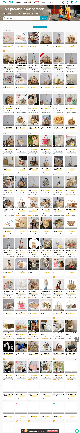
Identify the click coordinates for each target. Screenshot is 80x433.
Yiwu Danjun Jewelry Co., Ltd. (8, 236)
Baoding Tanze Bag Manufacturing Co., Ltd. (33, 277)
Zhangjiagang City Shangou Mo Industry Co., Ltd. (58, 153)
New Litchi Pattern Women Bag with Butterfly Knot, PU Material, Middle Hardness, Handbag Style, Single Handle (21, 415)
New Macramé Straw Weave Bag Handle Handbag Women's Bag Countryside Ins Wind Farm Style (59, 209)
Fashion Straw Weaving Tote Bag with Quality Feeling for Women (33, 106)
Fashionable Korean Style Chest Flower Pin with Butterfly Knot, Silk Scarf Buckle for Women (9, 230)
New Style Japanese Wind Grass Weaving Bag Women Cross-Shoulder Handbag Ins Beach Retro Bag (9, 394)
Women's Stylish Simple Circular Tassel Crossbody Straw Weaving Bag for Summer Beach (33, 209)
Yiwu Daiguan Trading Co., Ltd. (8, 379)
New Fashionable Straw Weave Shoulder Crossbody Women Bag (9, 127)
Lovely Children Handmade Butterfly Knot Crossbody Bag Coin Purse (9, 86)
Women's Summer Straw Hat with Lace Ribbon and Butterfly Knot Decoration (59, 373)
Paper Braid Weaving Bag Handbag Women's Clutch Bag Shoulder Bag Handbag (9, 332)
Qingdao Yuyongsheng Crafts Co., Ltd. (58, 318)
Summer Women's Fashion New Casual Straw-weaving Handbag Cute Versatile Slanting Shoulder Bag (46, 271)
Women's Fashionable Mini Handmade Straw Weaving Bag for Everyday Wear (46, 312)
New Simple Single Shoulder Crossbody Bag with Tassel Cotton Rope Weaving (21, 373)
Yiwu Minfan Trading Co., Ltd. (21, 297)
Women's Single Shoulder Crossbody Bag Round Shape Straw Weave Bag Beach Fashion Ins (9, 106)
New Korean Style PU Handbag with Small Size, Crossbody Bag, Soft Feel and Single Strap (21, 353)
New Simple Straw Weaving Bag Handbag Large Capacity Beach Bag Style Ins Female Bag (46, 188)
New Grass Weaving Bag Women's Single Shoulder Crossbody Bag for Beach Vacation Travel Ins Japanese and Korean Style (71, 415)
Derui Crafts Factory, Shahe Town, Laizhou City (71, 297)
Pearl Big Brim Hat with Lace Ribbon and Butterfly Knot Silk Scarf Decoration (33, 230)
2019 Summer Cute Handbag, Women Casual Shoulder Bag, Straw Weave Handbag (46, 127)
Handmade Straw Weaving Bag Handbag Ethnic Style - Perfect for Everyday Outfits (21, 230)
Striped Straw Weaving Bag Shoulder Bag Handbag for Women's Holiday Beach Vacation (33, 127)
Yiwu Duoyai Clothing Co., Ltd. (21, 71)
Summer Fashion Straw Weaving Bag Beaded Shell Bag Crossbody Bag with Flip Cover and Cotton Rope (9, 312)
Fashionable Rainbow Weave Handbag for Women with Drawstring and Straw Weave (71, 250)
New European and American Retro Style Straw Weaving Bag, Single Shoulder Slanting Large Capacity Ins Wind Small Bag (46, 394)
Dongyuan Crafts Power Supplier (8, 51)
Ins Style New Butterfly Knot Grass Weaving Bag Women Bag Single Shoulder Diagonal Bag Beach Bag (33, 188)
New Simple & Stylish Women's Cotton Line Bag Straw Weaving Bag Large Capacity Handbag (9, 147)
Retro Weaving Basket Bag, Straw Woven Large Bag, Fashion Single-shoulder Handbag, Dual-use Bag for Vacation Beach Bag (21, 312)
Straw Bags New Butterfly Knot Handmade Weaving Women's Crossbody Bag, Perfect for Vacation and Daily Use (21, 45)
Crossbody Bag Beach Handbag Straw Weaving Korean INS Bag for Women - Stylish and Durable (59, 65)
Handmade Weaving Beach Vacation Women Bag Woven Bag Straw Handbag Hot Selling (71, 147)
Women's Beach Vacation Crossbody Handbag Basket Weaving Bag (46, 147)
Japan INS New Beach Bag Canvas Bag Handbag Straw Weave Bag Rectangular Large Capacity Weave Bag (9, 168)
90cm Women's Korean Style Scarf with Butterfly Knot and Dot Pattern (21, 291)
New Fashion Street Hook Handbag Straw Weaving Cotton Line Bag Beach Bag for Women (59, 250)
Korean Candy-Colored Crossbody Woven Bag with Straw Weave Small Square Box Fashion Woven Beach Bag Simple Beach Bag (59, 415)
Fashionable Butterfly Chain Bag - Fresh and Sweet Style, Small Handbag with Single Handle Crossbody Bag (71, 353)
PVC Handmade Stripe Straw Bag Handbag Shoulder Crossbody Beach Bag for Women (71, 106)
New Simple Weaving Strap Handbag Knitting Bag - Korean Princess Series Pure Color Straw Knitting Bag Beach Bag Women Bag (59, 312)
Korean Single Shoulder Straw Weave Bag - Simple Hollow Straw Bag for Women (71, 373)
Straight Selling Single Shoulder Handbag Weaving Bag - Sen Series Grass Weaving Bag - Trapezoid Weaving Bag (46, 353)
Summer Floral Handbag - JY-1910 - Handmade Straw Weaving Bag (59, 168)
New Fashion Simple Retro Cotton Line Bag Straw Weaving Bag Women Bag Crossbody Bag (71, 65)
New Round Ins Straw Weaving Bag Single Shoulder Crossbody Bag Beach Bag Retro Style (71, 168)
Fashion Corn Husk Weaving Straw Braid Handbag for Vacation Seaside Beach (71, 394)
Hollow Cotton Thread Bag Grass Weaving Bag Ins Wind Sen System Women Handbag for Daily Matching (33, 394)
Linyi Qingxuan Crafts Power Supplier (71, 194)
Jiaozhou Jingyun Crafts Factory (21, 51)
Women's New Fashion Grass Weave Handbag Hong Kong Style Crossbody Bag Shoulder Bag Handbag (21, 127)
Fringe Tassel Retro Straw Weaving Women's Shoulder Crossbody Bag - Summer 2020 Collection (21, 250)
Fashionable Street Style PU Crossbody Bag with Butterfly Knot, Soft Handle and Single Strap (71, 332)
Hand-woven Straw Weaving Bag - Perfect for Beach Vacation (9, 415)
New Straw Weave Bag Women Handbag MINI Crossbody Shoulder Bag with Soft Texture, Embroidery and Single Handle (21, 86)
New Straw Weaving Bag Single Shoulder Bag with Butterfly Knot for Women (71, 45)
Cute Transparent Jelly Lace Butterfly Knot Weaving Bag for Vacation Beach (9, 291)
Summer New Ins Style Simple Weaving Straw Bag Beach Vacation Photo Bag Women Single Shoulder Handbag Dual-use (33, 353)
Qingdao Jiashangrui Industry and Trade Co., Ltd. (21, 215)
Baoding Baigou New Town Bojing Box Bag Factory (33, 51)
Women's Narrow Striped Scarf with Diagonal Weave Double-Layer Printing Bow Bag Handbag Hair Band (33, 332)
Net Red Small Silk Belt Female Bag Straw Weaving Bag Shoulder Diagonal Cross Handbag (59, 45)
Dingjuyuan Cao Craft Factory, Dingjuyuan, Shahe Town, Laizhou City (71, 51)
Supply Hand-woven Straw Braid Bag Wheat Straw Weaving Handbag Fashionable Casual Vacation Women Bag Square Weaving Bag (59, 127)
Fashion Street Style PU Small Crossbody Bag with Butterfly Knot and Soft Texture (33, 271)
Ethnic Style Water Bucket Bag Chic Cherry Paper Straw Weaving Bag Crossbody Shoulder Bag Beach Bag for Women (71, 271)
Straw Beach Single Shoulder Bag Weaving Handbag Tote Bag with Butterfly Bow (46, 45)
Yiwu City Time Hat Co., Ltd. (58, 379)
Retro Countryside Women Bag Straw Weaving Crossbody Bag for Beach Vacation (46, 168)
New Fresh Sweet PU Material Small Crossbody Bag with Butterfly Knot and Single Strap (33, 373)
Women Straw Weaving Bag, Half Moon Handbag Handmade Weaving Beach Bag (21, 106)
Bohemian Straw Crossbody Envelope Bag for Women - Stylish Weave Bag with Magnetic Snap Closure (59, 230)
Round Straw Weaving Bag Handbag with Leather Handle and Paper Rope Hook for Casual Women (71, 291)
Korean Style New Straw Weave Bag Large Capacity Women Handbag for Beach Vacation (59, 291)
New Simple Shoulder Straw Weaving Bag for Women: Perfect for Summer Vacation (33, 415)
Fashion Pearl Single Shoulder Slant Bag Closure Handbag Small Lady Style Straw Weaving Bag (46, 230)
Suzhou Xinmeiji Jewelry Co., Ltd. (8, 277)
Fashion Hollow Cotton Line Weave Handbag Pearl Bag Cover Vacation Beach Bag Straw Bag (71, 312)
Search (44, 18)
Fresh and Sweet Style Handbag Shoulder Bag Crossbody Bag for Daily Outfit (21, 332)
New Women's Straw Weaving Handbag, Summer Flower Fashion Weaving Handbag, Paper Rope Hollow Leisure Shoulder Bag (21, 168)
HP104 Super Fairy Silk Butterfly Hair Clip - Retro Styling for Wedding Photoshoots (9, 353)
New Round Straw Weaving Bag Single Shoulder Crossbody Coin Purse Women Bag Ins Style (9, 250)
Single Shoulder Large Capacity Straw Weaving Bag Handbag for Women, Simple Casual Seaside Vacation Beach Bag (33, 291)
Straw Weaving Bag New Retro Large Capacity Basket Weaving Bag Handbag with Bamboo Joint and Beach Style (9, 209)
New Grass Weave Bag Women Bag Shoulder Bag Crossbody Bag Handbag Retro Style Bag (46, 106)
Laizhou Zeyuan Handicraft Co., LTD (8, 92)
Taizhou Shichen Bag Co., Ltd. (33, 379)
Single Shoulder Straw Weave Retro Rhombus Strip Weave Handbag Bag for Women (33, 168)
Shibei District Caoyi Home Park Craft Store (46, 359)
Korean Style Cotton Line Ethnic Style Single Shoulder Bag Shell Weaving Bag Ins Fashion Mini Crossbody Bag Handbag (46, 291)
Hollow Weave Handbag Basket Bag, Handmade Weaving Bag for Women (46, 332)
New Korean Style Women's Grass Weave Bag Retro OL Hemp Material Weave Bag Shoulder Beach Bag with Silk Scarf (21, 209)
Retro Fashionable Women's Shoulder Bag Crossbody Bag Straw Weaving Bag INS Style (46, 86)
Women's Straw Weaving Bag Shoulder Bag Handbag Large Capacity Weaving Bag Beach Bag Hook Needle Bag (33, 147)
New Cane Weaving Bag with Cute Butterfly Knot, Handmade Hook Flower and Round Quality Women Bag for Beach (33, 250)
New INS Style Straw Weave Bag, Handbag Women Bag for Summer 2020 (21, 188)
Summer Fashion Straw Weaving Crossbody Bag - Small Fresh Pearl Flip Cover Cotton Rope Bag (71, 230)
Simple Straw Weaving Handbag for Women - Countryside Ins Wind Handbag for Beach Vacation (21, 147)
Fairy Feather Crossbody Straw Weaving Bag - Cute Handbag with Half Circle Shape (9, 45)
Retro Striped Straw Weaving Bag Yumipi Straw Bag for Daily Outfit (59, 353)
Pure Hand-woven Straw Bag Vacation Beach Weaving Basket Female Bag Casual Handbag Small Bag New (46, 209)
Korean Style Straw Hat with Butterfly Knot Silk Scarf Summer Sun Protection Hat (21, 65)
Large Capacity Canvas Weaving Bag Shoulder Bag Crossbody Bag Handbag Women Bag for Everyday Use (71, 127)
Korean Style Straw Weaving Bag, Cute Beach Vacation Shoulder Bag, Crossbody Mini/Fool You (71, 209)
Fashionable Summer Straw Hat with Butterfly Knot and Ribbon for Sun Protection (9, 373)
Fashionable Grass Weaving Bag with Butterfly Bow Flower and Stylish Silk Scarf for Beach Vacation (46, 65)
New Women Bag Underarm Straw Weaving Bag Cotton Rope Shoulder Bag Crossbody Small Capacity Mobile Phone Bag (21, 271)
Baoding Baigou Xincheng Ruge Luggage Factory (71, 359)
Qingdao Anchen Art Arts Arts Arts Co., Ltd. (58, 51)
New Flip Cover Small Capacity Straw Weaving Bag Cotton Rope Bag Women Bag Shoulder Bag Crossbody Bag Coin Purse (33, 312)
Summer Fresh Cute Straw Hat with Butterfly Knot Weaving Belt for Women (59, 147)
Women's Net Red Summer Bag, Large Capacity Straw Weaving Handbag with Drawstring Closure (71, 188)
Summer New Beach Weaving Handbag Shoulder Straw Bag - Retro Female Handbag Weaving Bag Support (59, 106)
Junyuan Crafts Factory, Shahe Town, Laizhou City (46, 133)
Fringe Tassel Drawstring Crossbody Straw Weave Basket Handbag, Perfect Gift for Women (59, 86)
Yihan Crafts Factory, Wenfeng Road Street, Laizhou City (58, 71)
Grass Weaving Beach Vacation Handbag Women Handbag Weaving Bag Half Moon (21, 394)
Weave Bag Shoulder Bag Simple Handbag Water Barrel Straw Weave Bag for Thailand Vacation (71, 86)
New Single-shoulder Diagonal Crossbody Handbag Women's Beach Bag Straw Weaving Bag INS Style (33, 65)
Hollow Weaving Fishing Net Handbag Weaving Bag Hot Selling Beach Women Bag (59, 332)
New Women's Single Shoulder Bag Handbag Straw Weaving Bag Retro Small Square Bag (59, 188)
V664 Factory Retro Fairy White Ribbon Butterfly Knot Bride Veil (9, 271)
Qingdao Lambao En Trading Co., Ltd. (71, 92)
